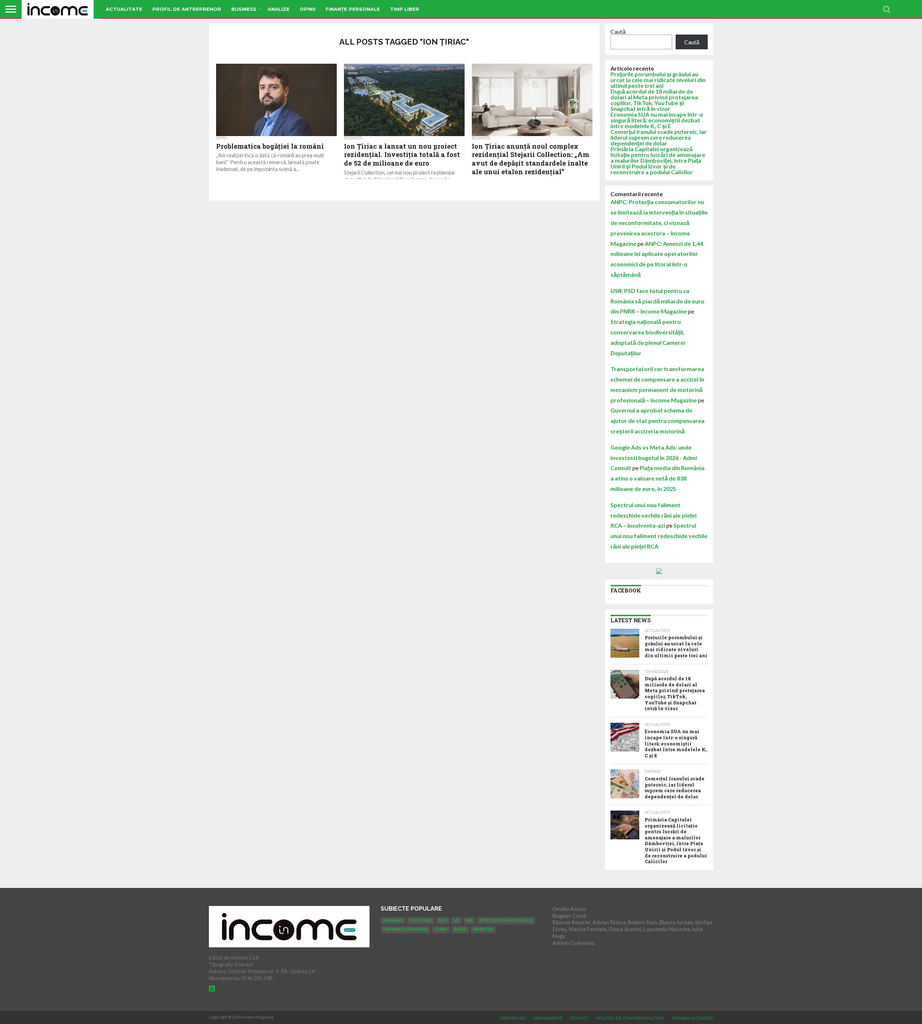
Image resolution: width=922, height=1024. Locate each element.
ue (456, 920)
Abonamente (548, 1018)
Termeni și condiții (692, 1018)
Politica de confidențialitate (630, 1018)
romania (393, 920)
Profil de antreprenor (186, 9)
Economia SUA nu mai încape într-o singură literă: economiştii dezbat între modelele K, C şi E (656, 120)
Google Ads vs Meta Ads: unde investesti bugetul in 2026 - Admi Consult (653, 458)
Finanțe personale (353, 9)
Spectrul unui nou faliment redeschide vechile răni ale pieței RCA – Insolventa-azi (653, 515)
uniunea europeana (405, 929)
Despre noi (512, 1018)
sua (443, 920)
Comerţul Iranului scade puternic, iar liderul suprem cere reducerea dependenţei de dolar (658, 137)
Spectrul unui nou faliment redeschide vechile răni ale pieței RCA (658, 536)
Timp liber (404, 9)
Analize (279, 9)
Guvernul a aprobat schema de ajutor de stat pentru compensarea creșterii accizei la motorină (657, 420)
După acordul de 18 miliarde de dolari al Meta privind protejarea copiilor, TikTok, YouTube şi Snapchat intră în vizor (654, 100)
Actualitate (124, 9)
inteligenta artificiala (505, 920)
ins (469, 920)
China (441, 929)
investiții (483, 929)
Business (243, 9)
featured (420, 920)
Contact (579, 1018)
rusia (460, 929)
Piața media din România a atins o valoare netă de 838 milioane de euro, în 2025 (657, 478)
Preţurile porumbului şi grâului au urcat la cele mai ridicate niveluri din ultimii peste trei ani (658, 80)
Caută (618, 31)
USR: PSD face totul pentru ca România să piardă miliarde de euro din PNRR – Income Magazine (657, 301)
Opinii (307, 9)
